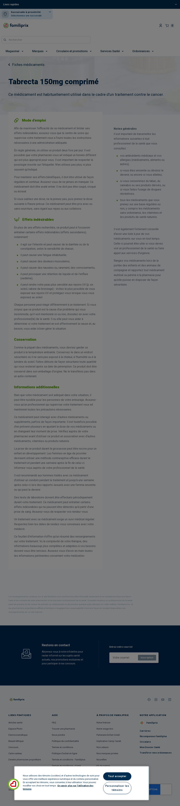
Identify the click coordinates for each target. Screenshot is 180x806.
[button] (13, 784)
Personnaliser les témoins (117, 788)
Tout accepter (117, 776)
